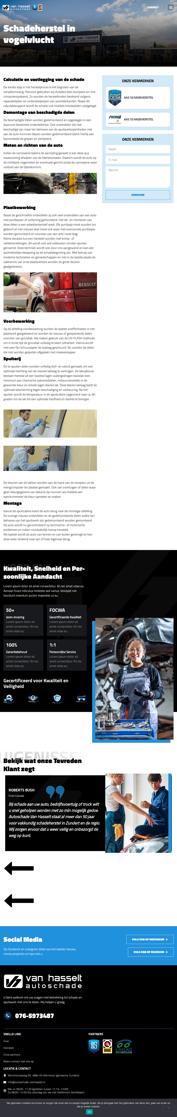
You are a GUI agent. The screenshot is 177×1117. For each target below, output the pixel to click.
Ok (89, 1111)
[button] (171, 7)
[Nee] (168, 1109)
